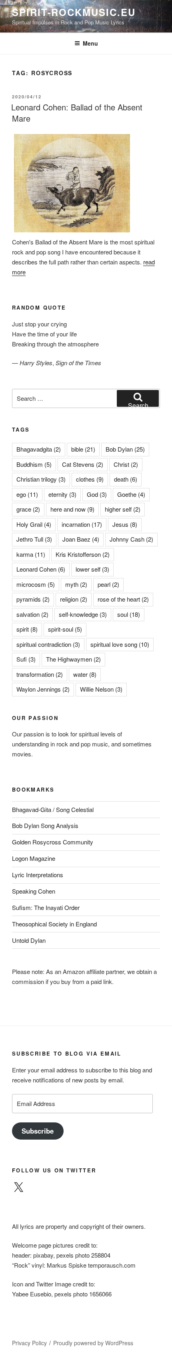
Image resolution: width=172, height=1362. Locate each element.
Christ (126, 464)
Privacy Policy (29, 1343)
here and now (72, 509)
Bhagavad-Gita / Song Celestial (53, 809)
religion (73, 599)
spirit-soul (65, 629)
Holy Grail (33, 524)
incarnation (82, 524)
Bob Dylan (125, 449)
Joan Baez (80, 539)
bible (83, 449)
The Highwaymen (73, 659)
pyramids (33, 599)
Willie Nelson (101, 689)
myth (76, 584)
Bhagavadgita (38, 449)
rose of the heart (123, 599)
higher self (122, 509)
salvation (32, 614)
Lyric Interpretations (37, 874)
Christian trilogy (41, 479)
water (84, 674)
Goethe (131, 494)
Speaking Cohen (33, 891)
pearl (108, 584)
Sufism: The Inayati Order (46, 907)
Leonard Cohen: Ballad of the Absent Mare (76, 112)
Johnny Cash (131, 539)
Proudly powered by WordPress (93, 1343)
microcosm (35, 584)
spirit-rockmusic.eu (73, 12)
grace (28, 509)
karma (30, 554)
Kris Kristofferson (83, 554)
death (125, 479)
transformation (39, 674)
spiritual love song (119, 644)
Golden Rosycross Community (52, 842)
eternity (62, 494)
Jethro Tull (34, 539)
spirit (27, 629)
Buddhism (34, 464)
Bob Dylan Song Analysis (45, 825)
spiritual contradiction (48, 644)
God (97, 494)
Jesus (124, 524)
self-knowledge (83, 614)
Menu (90, 43)
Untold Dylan (29, 940)
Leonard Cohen (40, 569)
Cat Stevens (82, 464)
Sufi (26, 659)
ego (27, 494)
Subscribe (38, 1131)
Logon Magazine (33, 858)
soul (128, 614)
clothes (90, 479)
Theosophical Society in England (54, 924)
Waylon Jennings (43, 689)
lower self (92, 569)
